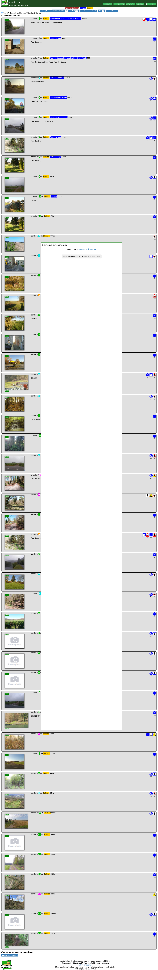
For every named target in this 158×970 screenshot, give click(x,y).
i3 (39, 672)
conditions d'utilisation (87, 249)
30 (39, 573)
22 (39, 415)
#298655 (7, 20)
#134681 (7, 138)
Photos (74, 11)
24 (39, 455)
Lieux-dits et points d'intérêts (88, 11)
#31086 (6, 417)
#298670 (7, 855)
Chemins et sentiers (60, 11)
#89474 (6, 397)
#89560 (6, 197)
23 (40, 435)
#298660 (7, 774)
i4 (39, 692)
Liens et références (111, 11)
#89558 (6, 336)
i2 (39, 652)
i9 (39, 793)
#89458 (6, 99)
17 (39, 315)
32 (39, 613)
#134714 (7, 595)
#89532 (6, 276)
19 (39, 354)
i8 (39, 773)
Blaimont (90, 8)
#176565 (7, 390)
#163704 (7, 237)
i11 (39, 834)
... (24, 33)
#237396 (7, 794)
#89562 (6, 296)
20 (39, 374)
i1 (39, 633)
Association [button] (108, 4)
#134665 (7, 516)
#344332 (7, 895)
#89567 (6, 79)
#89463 (6, 437)
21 (39, 396)
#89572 (6, 755)
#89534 (6, 158)
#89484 (6, 735)
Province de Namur (72, 8)
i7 (39, 753)
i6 (39, 733)
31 (40, 593)
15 (39, 275)
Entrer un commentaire (11, 955)
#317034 (7, 875)
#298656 (7, 456)
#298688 (7, 634)
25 (40, 475)
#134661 (7, 476)
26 (39, 494)
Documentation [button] (119, 4)
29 (39, 554)
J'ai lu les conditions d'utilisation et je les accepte (81, 256)
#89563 (6, 316)
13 (39, 236)
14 (39, 255)
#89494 (6, 356)
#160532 (7, 814)
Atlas (101, 11)
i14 (39, 894)
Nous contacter (85, 965)
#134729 (7, 614)
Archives (48, 11)
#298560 (7, 178)
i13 (39, 874)
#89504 (6, 257)
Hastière (83, 8)
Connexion (151, 4)
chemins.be (15, 2)
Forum (42, 11)
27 (39, 514)
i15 (39, 913)
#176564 (7, 728)
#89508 (6, 39)
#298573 (7, 555)
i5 (39, 712)
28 (39, 534)
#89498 (6, 59)
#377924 (7, 946)
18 (39, 334)
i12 (39, 854)
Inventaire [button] (139, 4)
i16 (39, 933)
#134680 (7, 496)
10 (40, 196)
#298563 (7, 118)
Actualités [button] (130, 4)
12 (40, 216)
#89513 (6, 575)
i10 (40, 813)
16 (39, 295)
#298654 (7, 693)
